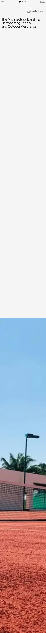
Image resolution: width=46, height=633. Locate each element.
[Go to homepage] (23, 2)
